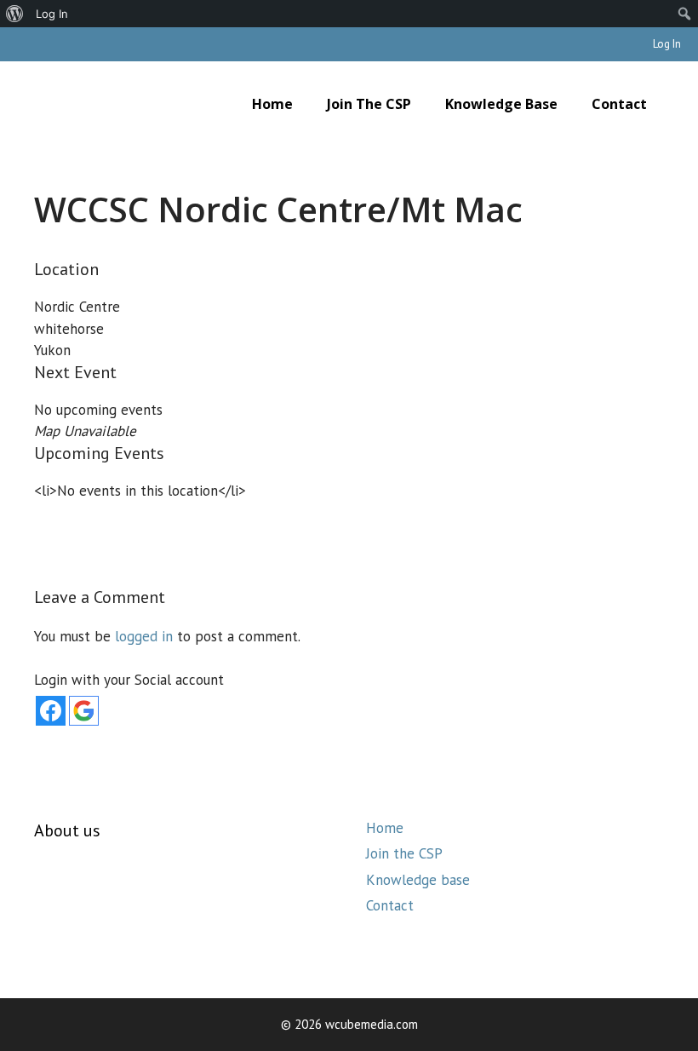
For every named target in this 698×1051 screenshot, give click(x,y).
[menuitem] (15, 13)
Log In (667, 44)
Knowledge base (501, 104)
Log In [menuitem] (52, 13)
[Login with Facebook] (51, 711)
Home (272, 104)
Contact (619, 104)
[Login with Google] (84, 711)
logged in (144, 636)
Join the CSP (369, 104)
